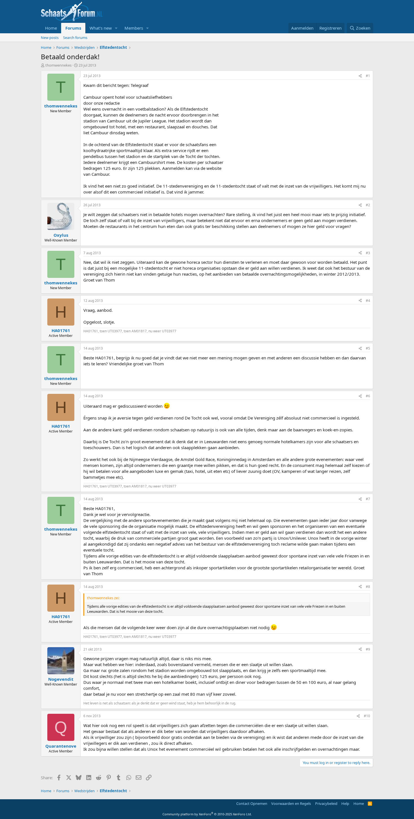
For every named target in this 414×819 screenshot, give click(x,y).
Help (345, 803)
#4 (368, 300)
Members (133, 28)
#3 (368, 253)
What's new (101, 28)
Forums (73, 28)
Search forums (75, 37)
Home (51, 28)
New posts (50, 37)
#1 (368, 75)
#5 (368, 348)
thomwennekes (58, 65)
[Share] (360, 76)
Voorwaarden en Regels (291, 803)
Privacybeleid (326, 803)
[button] (116, 28)
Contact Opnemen (251, 803)
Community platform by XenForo (207, 814)
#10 (367, 715)
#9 (368, 649)
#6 (368, 396)
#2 (368, 205)
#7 (368, 499)
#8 (368, 586)
